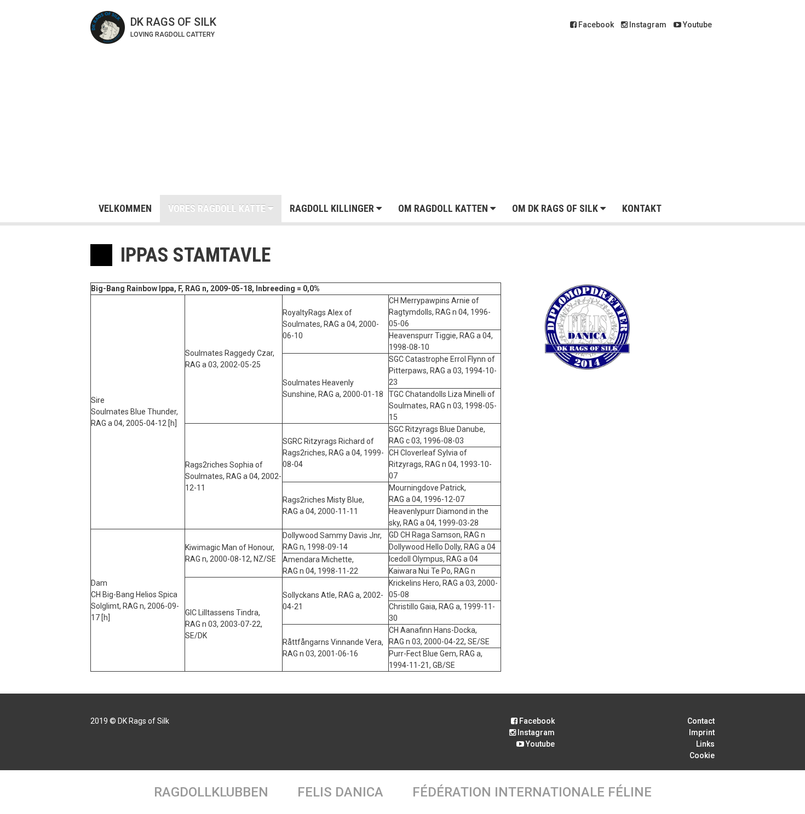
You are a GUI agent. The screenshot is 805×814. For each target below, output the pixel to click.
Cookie (702, 755)
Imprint (702, 732)
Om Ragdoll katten (444, 208)
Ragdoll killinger (333, 208)
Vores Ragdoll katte (218, 208)
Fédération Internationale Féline (532, 792)
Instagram (647, 24)
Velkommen (125, 208)
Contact (701, 721)
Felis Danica (340, 792)
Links (705, 744)
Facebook (595, 24)
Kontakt (642, 208)
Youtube (696, 24)
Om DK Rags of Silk (556, 208)
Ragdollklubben (211, 792)
